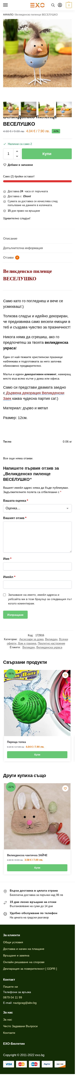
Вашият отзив (14, 518)
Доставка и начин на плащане (23, 948)
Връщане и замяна (16, 955)
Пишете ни (10, 986)
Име (7, 558)
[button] (68, 5)
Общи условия (13, 942)
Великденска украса (49, 647)
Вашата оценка (15, 500)
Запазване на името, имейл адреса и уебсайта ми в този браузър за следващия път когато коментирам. (40, 599)
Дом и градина (27, 643)
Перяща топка (16, 742)
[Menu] (9, 5)
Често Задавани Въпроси (20, 1026)
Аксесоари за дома (31, 639)
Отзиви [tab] (10, 257)
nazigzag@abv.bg (25, 1002)
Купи (46, 154)
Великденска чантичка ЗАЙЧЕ (27, 855)
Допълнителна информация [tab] (23, 248)
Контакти (9, 1032)
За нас (7, 1019)
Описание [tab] (10, 238)
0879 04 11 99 (12, 997)
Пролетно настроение (51, 643)
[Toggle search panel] (53, 5)
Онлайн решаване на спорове (24, 962)
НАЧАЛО (8, 14)
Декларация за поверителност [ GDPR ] (30, 968)
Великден (51, 639)
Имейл (9, 577)
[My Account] (59, 5)
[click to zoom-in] (37, 53)
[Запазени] (65, 675)
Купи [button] (37, 754)
